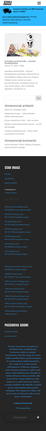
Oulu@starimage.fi (21, 254)
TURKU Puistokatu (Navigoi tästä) (16, 303)
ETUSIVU (8, 174)
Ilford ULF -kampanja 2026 (15, 109)
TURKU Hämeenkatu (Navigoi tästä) (17, 296)
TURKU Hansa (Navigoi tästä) (15, 289)
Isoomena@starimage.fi (23, 210)
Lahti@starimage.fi (21, 247)
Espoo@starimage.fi (22, 217)
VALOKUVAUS (9, 179)
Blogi (22, 65)
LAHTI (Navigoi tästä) (12, 244)
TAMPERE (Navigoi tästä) (13, 274)
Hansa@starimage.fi (22, 292)
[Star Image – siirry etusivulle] (7, 3)
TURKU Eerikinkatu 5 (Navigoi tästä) (17, 281)
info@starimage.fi (11, 193)
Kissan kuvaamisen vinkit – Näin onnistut (21, 120)
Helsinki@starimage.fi (22, 225)
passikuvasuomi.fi (11, 336)
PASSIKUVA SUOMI (11, 332)
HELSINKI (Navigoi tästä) (13, 222)
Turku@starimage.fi (22, 284)
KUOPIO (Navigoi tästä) (12, 236)
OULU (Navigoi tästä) (12, 251)
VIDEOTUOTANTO (11, 183)
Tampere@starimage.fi (23, 277)
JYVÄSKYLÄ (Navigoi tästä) (13, 229)
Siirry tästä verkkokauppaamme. (16, 16)
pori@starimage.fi (21, 269)
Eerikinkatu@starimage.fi (23, 306)
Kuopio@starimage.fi (22, 239)
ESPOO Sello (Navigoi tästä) (14, 214)
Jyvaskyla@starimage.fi (23, 232)
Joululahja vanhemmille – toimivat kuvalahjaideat (20, 62)
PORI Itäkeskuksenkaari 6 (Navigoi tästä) (18, 266)
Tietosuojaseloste (23, 408)
